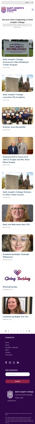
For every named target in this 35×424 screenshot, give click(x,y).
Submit (17, 381)
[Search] (32, 2)
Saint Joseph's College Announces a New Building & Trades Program (16, 62)
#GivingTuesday (10, 287)
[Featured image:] (17, 56)
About (7, 345)
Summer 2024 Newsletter (14, 127)
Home (7, 342)
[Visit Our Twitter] (14, 362)
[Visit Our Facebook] (6, 362)
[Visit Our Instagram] (10, 362)
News (7, 350)
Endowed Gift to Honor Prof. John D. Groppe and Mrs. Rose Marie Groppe (16, 159)
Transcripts (8, 355)
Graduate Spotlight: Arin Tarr (16, 317)
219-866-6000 (11, 400)
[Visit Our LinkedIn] (18, 362)
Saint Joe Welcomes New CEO (16, 224)
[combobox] (16, 2)
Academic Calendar (11, 347)
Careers (7, 352)
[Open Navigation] (33, 9)
